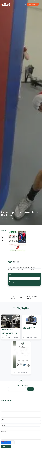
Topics (14, 261)
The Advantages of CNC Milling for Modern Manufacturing (18, 264)
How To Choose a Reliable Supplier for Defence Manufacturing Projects (21, 269)
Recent (10, 261)
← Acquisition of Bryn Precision (10, 297)
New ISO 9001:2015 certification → (32, 297)
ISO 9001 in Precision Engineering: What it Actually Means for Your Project (21, 267)
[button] (25, 4)
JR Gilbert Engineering (6, 218)
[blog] (21, 297)
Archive (18, 261)
